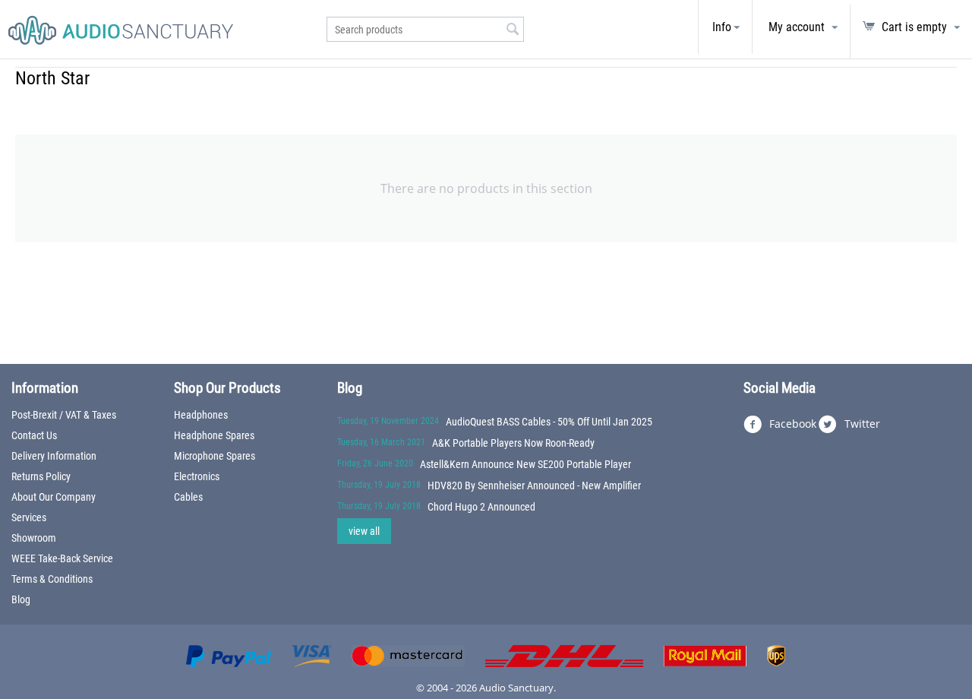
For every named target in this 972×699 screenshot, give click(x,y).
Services (28, 517)
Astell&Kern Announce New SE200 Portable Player (525, 464)
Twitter (860, 423)
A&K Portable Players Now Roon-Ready (513, 443)
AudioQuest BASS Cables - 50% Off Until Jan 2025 (549, 422)
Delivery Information (53, 456)
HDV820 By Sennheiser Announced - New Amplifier (534, 485)
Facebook (791, 423)
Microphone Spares (214, 456)
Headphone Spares (214, 435)
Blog (20, 599)
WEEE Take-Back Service (62, 558)
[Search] (512, 30)
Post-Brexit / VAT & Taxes (63, 415)
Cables (188, 497)
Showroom (33, 538)
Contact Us (34, 435)
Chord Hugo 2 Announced (481, 507)
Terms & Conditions (52, 579)
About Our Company (53, 497)
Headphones (201, 415)
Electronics (196, 476)
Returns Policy (41, 476)
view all (364, 531)
